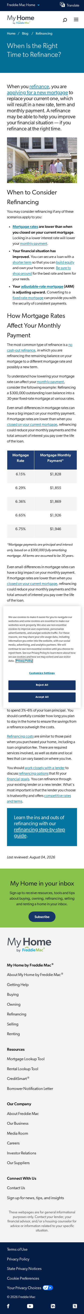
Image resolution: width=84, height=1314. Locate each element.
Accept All (42, 697)
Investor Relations (21, 1153)
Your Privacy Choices (24, 1288)
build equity (65, 262)
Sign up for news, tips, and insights (35, 1198)
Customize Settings (42, 673)
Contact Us (16, 1188)
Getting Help (18, 985)
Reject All (42, 684)
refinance (39, 87)
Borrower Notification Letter (30, 1089)
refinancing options (33, 774)
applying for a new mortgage (37, 93)
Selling (12, 1024)
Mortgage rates (25, 226)
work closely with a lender (45, 768)
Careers (13, 1143)
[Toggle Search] (65, 20)
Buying (13, 995)
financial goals (18, 779)
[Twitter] (75, 1306)
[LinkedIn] (53, 1306)
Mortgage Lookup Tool (26, 1059)
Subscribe (42, 917)
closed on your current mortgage (32, 425)
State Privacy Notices (24, 1269)
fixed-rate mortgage (28, 298)
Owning (14, 1005)
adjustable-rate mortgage (42, 286)
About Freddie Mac (23, 1114)
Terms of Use (17, 1250)
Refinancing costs (20, 736)
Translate (73, 5)
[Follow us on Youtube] (30, 1306)
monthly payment (33, 244)
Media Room (17, 1134)
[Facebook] (8, 1306)
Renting (13, 1034)
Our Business (17, 1124)
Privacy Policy (18, 1259)
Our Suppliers (18, 1163)
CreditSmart (18, 1079)
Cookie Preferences (23, 1279)
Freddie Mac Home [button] (21, 5)
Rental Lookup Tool (22, 1069)
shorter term (22, 262)
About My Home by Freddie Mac (35, 975)
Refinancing (16, 1014)
